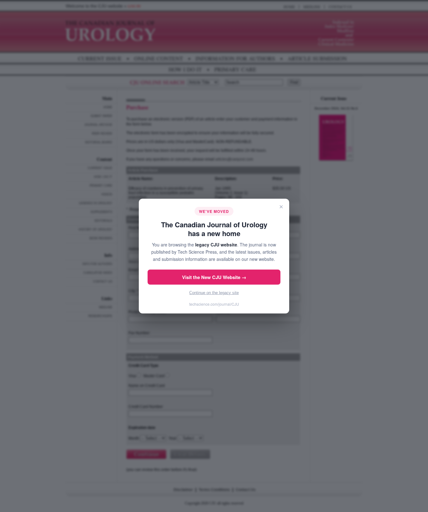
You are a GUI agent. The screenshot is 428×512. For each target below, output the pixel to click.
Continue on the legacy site (214, 292)
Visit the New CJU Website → (214, 277)
